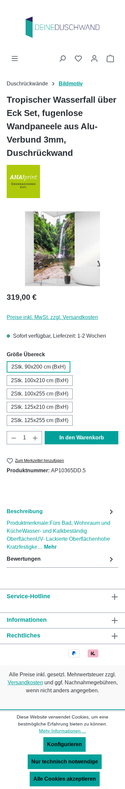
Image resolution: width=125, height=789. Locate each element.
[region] (62, 248)
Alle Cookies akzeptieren (64, 779)
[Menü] (15, 58)
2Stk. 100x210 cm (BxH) (39, 380)
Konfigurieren (64, 744)
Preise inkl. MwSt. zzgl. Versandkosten (52, 317)
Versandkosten (25, 682)
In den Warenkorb (81, 437)
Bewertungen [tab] (24, 559)
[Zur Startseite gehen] (63, 27)
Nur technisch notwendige (64, 761)
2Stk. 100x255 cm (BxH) (39, 393)
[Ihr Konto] (94, 58)
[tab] (61, 529)
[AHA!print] (62, 181)
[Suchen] (62, 58)
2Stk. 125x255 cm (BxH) (39, 420)
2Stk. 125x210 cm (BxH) (39, 407)
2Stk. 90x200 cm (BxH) (38, 367)
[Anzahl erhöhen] (35, 437)
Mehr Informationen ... (62, 730)
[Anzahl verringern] (14, 437)
